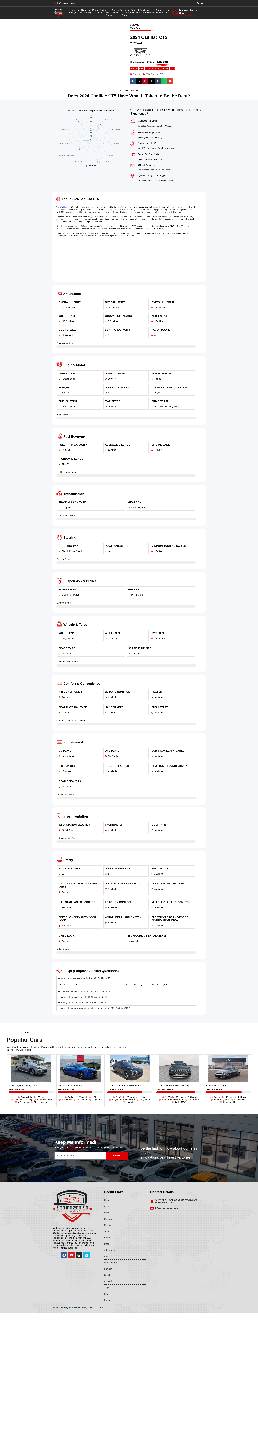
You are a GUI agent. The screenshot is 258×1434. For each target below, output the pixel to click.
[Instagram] (79, 1255)
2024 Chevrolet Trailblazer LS (124, 1085)
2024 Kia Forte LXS (216, 1085)
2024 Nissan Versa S (70, 1085)
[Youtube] (71, 1255)
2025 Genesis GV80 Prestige (173, 1085)
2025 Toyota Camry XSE (23, 1085)
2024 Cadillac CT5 (155, 74)
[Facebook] (64, 1255)
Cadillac (137, 74)
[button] (133, 81)
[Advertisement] (126, 258)
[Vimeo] (86, 1255)
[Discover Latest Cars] (174, 12)
